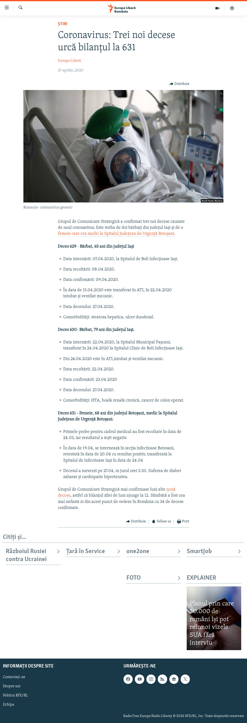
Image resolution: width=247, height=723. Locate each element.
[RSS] (162, 679)
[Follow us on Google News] (173, 679)
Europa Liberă (69, 61)
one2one (137, 551)
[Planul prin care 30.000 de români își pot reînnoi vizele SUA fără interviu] (214, 618)
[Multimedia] (217, 8)
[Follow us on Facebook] (128, 679)
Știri (62, 24)
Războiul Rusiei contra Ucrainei (26, 555)
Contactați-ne (14, 677)
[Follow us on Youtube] (139, 679)
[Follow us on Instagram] (151, 679)
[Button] (179, 84)
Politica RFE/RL (15, 695)
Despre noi (12, 686)
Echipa (8, 705)
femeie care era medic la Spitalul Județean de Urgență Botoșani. (116, 234)
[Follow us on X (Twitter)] (185, 679)
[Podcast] (232, 8)
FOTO (133, 578)
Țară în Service (85, 551)
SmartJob (199, 551)
